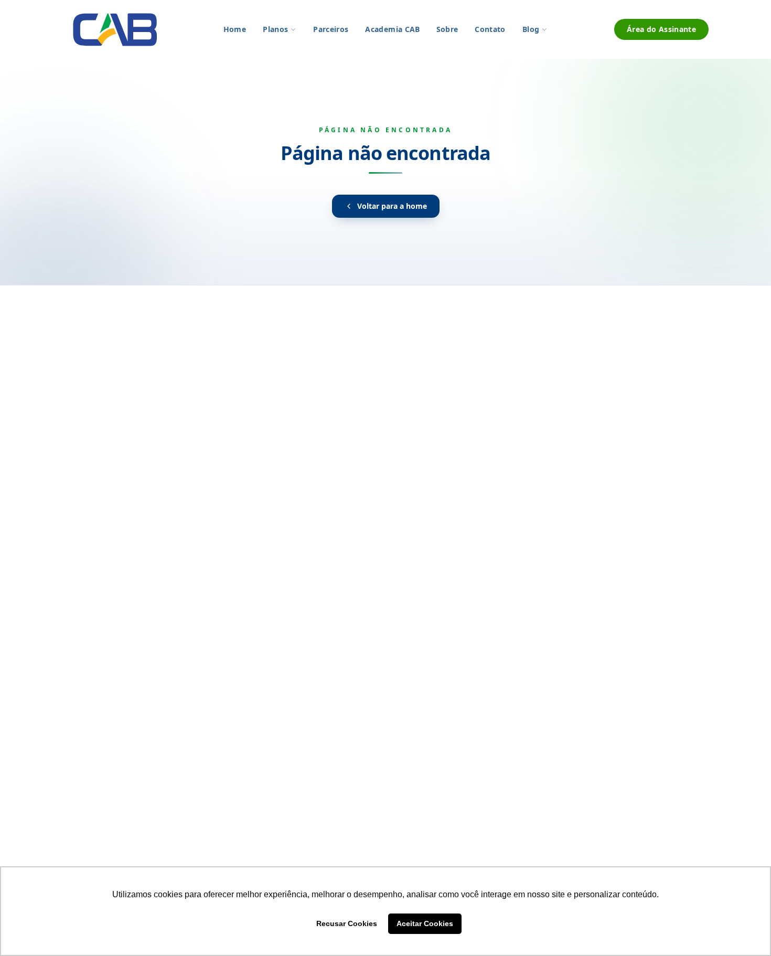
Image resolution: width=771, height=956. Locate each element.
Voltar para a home (392, 206)
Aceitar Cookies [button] (425, 923)
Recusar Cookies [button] (346, 923)
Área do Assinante (661, 29)
